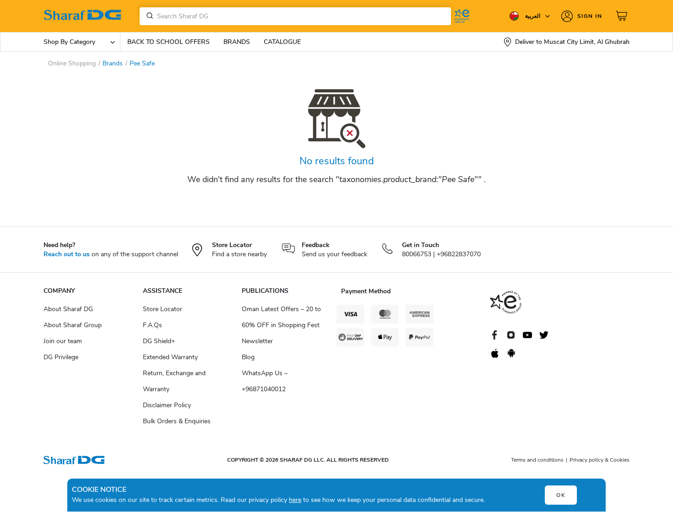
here (295, 500)
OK (561, 495)
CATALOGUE (282, 42)
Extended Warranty (170, 357)
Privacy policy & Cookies (600, 459)
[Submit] (148, 16)
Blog (248, 357)
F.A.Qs (152, 325)
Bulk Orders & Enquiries (177, 421)
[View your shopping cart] (623, 16)
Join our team (62, 341)
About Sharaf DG (68, 309)
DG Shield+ (159, 341)
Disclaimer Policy (167, 405)
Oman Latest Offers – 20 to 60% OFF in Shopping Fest (281, 317)
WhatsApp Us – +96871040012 (265, 381)
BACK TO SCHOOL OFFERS (168, 42)
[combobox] (295, 16)
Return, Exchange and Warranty (174, 381)
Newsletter (257, 341)
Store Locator (162, 309)
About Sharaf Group (72, 325)
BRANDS (236, 42)
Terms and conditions (537, 459)
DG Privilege (60, 357)
